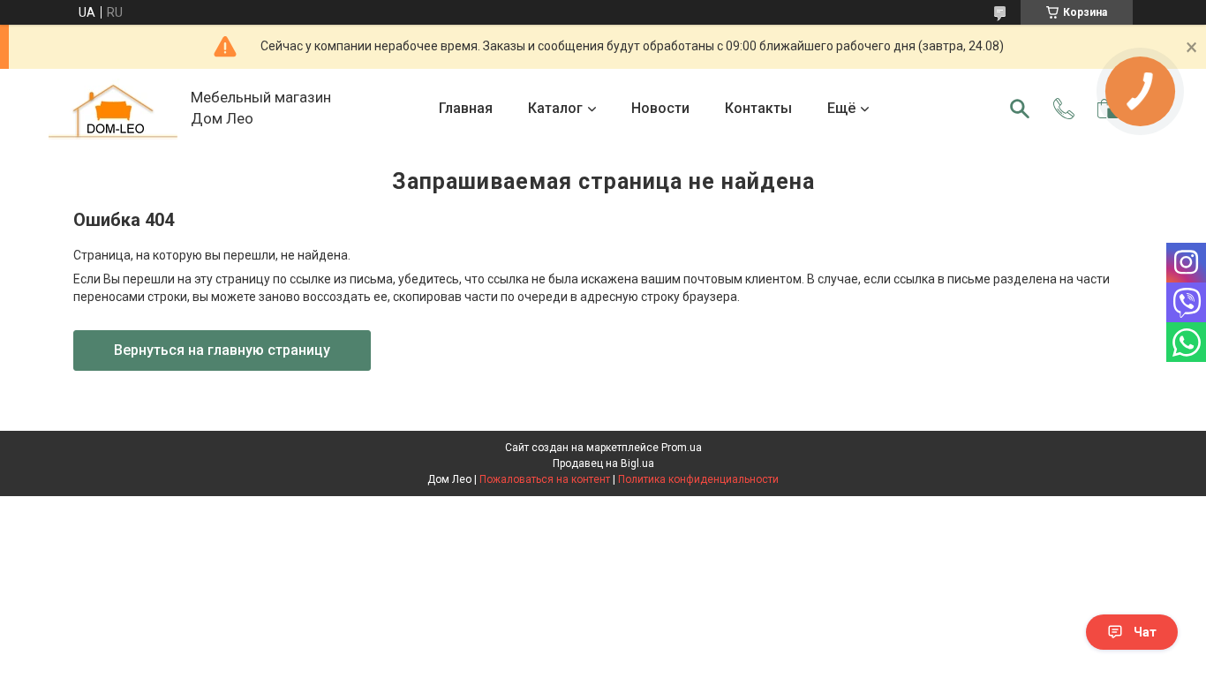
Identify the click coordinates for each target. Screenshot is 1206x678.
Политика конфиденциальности (698, 479)
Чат (1145, 632)
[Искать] (1019, 108)
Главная (466, 108)
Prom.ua (681, 447)
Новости (660, 108)
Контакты (758, 108)
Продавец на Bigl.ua (603, 463)
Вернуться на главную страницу (222, 350)
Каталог (555, 108)
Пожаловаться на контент (544, 479)
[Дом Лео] (113, 109)
